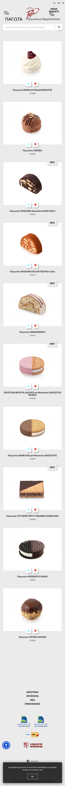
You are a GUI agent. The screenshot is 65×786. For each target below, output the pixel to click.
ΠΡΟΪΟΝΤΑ (32, 696)
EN (59, 3)
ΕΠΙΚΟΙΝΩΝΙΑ (32, 703)
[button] (6, 745)
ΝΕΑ (32, 700)
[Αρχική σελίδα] (32, 12)
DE (63, 3)
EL (55, 3)
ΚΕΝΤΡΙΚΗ (33, 692)
